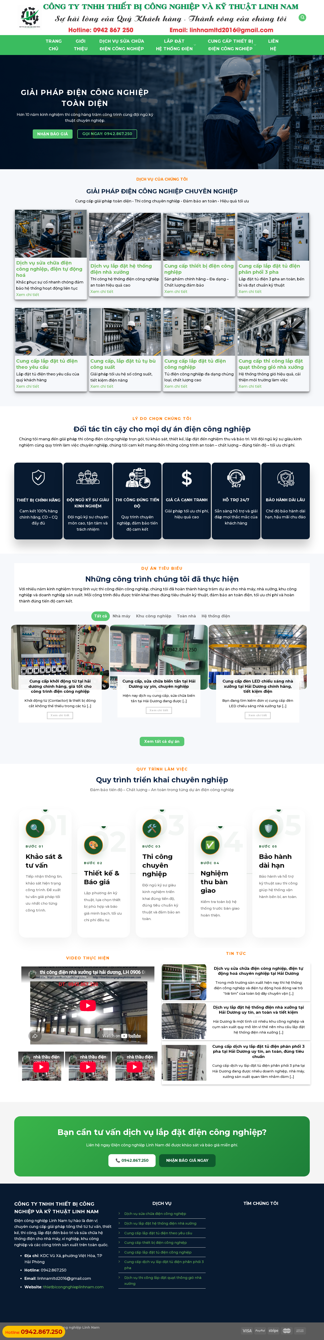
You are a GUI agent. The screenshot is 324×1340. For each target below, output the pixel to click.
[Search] (302, 18)
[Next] (304, 676)
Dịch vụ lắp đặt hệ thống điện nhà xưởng (160, 1223)
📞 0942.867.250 (132, 1160)
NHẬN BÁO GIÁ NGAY (187, 1160)
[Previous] (13, 676)
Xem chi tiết (27, 294)
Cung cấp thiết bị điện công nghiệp (155, 1242)
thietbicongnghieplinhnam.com (73, 1287)
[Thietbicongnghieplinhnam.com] (29, 17)
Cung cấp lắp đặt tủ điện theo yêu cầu (158, 1233)
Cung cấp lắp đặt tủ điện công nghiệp (158, 1252)
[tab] (100, 616)
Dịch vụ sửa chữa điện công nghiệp (155, 1214)
